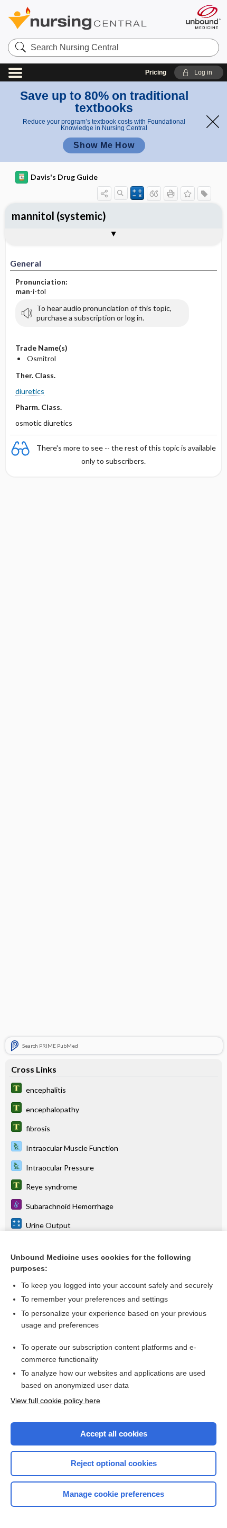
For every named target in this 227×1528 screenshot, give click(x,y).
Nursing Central (91, 18)
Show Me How (104, 145)
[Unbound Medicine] (203, 17)
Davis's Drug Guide (64, 176)
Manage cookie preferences (113, 1493)
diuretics (29, 391)
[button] (198, 72)
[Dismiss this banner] (212, 121)
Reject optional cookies (114, 1463)
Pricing (155, 72)
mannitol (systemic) (59, 215)
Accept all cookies (113, 1433)
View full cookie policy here (55, 1400)
